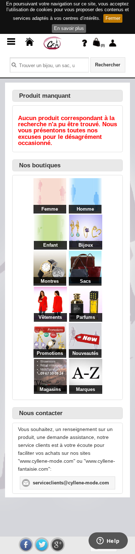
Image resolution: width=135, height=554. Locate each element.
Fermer (112, 18)
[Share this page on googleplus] (57, 544)
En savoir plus (69, 28)
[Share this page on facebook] (26, 544)
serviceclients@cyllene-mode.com (71, 482)
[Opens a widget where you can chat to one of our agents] (108, 541)
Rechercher (107, 64)
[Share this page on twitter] (42, 544)
